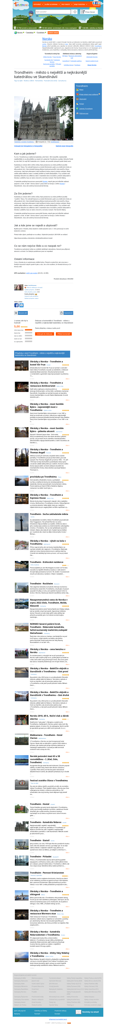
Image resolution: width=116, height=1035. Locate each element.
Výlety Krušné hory (73, 999)
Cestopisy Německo (21, 986)
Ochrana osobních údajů (92, 1005)
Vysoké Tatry (53, 1005)
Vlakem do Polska (20, 1005)
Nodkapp (77, 65)
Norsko (47, 39)
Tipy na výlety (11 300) (57, 16)
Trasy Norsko (57, 57)
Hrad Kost (35, 989)
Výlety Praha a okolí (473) (92, 978)
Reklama (17, 1014)
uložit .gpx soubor (32, 273)
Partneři (37, 1014)
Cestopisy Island (19, 1002)
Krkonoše (52, 992)
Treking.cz (70, 1005)
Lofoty (44, 44)
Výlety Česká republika (74, 978)
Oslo (66, 44)
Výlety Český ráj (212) (74, 984)
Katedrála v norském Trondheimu (24, 142)
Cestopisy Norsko (20, 992)
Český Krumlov (37, 1005)
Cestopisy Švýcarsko (21, 997)
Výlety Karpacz (89, 997)
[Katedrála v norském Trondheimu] (43, 118)
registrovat (96, 5)
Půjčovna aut (83, 113)
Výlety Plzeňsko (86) (91, 984)
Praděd (34, 992)
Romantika (39, 81)
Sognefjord (65, 61)
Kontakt (57, 1014)
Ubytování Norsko (92, 57)
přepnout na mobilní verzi (58, 1019)
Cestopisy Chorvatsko (21, 999)
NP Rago (65, 56)
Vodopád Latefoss (76, 61)
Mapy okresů (43, 16)
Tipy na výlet (18, 81)
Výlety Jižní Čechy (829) (74, 981)
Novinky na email (90, 1012)
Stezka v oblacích (37, 999)
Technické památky (49, 64)
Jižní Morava (53, 984)
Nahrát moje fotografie (64, 146)
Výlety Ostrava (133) (91, 986)
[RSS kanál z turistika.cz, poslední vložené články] (69, 1023)
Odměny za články (40, 1011)
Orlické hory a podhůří (57, 999)
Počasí (81, 104)
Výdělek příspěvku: (30, 289)
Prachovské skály (38, 997)
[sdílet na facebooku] (16, 305)
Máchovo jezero (37, 978)
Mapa (81, 90)
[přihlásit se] (96, 3)
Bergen (44, 46)
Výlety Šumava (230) (73, 986)
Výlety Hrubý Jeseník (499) (74, 993)
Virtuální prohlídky (90, 1002)
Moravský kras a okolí (56, 997)
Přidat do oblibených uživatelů (34, 287)
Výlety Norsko (47, 57)
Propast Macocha (38, 986)
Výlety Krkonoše (72, 997)
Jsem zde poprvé (19, 1011)
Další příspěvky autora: (31, 292)
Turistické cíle (48, 60)
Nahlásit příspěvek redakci (32, 298)
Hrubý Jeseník (54, 986)
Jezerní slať (35, 981)
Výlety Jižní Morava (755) (92, 992)
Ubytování (82, 99)
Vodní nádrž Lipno (38, 984)
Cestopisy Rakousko (21, 981)
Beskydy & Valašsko (56, 989)
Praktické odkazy (60, 1011)
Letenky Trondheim (86, 109)
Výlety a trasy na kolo (91, 999)
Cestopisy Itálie (19, 984)
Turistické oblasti (55, 978)
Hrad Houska (36, 1002)
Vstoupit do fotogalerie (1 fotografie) (28, 146)
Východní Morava (55, 981)
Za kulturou (62, 81)
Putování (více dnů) (50, 81)
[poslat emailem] (21, 305)
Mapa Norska (92, 65)
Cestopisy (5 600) (20, 978)
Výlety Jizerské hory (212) (75, 989)
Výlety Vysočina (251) (91, 989)
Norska (45, 181)
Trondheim (98, 46)
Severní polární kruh (92, 61)
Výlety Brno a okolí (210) (92, 981)
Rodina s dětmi (29, 81)
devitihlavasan (55, 142)
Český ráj (52, 1002)
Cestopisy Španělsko (21, 989)
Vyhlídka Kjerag (68, 65)
